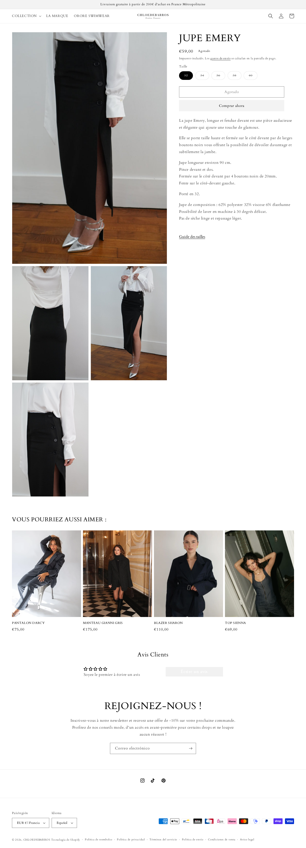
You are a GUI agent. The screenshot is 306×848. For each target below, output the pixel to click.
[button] (26, 16)
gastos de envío (220, 58)
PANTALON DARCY (28, 623)
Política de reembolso (98, 839)
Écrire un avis (194, 671)
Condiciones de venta (221, 839)
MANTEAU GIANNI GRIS (103, 623)
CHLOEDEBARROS (36, 840)
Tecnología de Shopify (65, 840)
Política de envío (192, 839)
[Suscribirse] (190, 748)
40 (253, 76)
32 (188, 76)
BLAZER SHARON (168, 623)
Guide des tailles (192, 236)
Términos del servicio (163, 839)
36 (220, 76)
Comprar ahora (231, 105)
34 (204, 76)
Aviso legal (247, 839)
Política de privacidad (131, 839)
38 (237, 76)
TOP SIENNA (235, 623)
